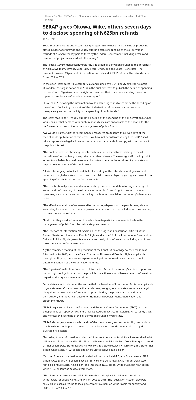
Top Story (139, 4)
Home (129, 4)
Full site (149, 4)
